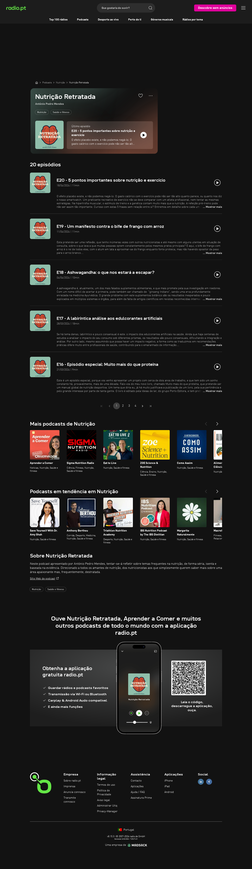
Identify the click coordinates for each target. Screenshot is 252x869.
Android (169, 792)
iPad (167, 786)
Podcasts (82, 19)
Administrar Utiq (107, 805)
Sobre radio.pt (72, 780)
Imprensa (69, 786)
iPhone (168, 780)
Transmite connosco (70, 799)
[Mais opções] (150, 95)
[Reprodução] (143, 135)
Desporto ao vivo (108, 19)
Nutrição (41, 112)
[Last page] (150, 406)
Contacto (136, 780)
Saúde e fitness (61, 112)
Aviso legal (103, 800)
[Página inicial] (36, 82)
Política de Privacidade (104, 792)
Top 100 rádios (58, 19)
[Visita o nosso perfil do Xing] (209, 782)
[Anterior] (206, 422)
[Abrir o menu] (243, 8)
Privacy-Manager (107, 811)
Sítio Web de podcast (42, 578)
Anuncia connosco (74, 792)
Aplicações (137, 786)
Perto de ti (134, 19)
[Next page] (142, 406)
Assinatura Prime (141, 797)
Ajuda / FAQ (138, 792)
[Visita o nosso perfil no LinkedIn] (200, 782)
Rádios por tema (193, 19)
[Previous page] (109, 406)
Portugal (128, 830)
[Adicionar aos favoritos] (140, 95)
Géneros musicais (162, 19)
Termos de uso (106, 784)
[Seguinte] (217, 422)
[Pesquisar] (150, 8)
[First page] (101, 406)
